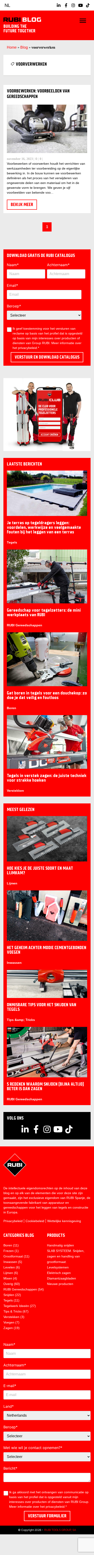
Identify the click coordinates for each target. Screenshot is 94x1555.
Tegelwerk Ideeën (16, 1306)
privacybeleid (55, 1506)
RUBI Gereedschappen (24, 625)
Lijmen (12, 883)
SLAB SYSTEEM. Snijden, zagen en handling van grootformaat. (65, 1256)
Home (12, 47)
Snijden (8, 1295)
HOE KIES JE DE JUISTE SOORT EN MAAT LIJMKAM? (40, 870)
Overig (8, 1284)
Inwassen (14, 962)
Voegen (8, 1322)
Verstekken (15, 790)
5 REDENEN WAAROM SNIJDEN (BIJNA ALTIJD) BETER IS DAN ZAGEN (45, 1086)
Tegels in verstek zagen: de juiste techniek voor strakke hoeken (46, 778)
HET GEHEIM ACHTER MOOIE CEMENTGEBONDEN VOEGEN (46, 950)
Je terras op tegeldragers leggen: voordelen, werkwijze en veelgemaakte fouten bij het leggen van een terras (44, 527)
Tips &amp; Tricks (21, 1020)
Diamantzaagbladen (61, 1278)
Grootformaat (13, 1256)
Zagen (8, 1328)
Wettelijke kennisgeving (64, 1221)
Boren (11, 708)
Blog (24, 47)
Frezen (8, 1251)
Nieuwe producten (60, 1284)
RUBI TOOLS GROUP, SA (60, 1530)
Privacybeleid (13, 1221)
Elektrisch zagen (59, 1273)
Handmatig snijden (60, 1245)
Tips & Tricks (12, 1311)
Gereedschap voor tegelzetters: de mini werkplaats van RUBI (44, 612)
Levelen (9, 1267)
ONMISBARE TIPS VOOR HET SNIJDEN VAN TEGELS (41, 1007)
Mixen (7, 1278)
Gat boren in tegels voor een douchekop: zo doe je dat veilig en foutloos (47, 695)
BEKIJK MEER (22, 204)
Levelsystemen (58, 1267)
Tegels (12, 542)
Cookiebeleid (35, 1221)
